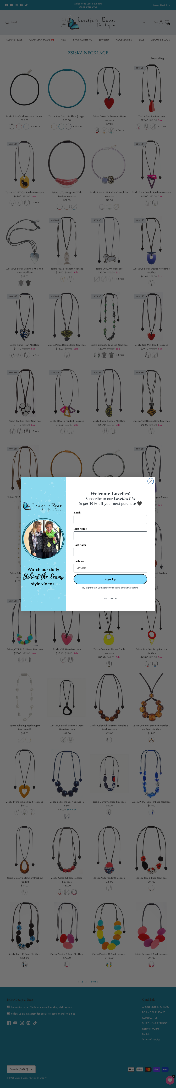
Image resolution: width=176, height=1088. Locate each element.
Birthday (79, 561)
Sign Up (110, 579)
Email (77, 512)
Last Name (80, 544)
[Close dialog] (151, 481)
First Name (80, 528)
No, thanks (110, 598)
